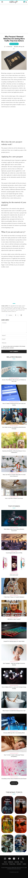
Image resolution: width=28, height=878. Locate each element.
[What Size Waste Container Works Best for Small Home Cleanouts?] (14, 464)
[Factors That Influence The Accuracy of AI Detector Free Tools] (14, 369)
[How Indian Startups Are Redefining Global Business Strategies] (14, 416)
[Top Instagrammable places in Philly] (14, 542)
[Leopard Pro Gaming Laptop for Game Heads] (14, 630)
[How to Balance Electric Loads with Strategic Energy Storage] (14, 676)
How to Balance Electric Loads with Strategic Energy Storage (14, 687)
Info (14, 48)
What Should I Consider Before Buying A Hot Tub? (14, 711)
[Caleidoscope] (5, 46)
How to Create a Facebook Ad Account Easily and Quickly (14, 404)
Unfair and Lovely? (14, 575)
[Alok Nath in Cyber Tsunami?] (14, 608)
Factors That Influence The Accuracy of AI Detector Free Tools (14, 380)
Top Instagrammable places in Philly (14, 553)
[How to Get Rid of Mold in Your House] (14, 487)
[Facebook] (18, 859)
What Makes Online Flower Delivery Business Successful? (14, 530)
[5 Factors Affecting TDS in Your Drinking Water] (14, 722)
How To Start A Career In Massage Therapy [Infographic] (14, 755)
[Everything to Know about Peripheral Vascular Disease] (14, 767)
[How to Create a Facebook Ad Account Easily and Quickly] (14, 393)
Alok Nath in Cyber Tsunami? (14, 619)
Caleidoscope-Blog (14, 425)
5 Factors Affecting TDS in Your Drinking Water (14, 733)
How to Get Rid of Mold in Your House (14, 498)
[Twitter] (23, 859)
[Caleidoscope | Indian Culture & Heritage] (13, 2)
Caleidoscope (9, 46)
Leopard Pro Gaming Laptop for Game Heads (14, 641)
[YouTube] (9, 859)
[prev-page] (13, 501)
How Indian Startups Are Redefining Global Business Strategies (14, 428)
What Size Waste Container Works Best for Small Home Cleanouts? (14, 475)
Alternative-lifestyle (14, 378)
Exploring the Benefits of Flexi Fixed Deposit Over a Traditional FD (14, 451)
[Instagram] (5, 859)
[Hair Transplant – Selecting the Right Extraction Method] (14, 652)
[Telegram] (14, 859)
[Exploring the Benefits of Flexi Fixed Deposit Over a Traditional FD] (14, 440)
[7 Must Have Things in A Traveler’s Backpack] (14, 586)
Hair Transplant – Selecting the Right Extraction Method (14, 664)
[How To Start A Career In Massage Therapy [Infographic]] (14, 744)
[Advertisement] (14, 19)
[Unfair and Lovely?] (14, 564)
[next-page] (15, 501)
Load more (13, 783)
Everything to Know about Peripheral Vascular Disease (14, 779)
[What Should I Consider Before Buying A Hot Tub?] (14, 700)
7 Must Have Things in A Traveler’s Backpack (14, 597)
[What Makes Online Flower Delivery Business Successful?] (14, 518)
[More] (21, 315)
